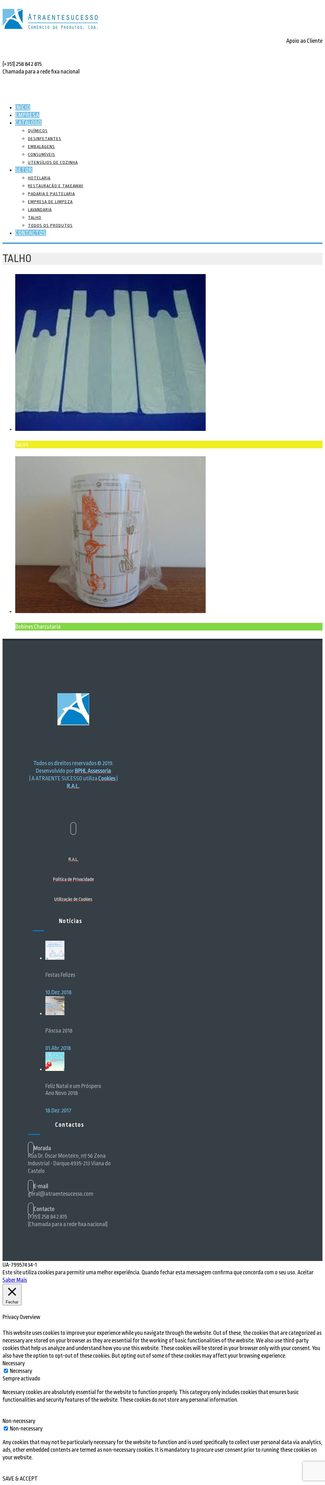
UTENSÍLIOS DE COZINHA (53, 162)
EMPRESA (27, 115)
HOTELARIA (39, 178)
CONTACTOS (30, 233)
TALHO (34, 217)
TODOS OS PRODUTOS (50, 225)
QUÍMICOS (38, 130)
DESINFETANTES (44, 138)
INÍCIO (22, 107)
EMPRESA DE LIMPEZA (50, 201)
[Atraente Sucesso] (50, 27)
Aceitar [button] (305, 1272)
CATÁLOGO (28, 122)
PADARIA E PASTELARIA (51, 193)
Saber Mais (15, 1280)
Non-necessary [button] (19, 1421)
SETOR (23, 170)
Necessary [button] (14, 1363)
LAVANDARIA (40, 209)
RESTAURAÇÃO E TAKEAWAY (55, 185)
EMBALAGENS (41, 146)
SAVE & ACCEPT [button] (20, 1478)
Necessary (21, 1371)
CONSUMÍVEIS (41, 154)
